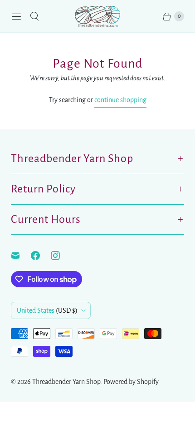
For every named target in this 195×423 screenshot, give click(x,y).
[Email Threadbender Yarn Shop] (21, 256)
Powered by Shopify (131, 381)
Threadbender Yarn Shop (66, 381)
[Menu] (16, 16)
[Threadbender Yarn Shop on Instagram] (61, 256)
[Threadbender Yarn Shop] (97, 16)
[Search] (34, 16)
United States (47, 310)
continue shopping (120, 99)
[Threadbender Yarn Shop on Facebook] (41, 256)
